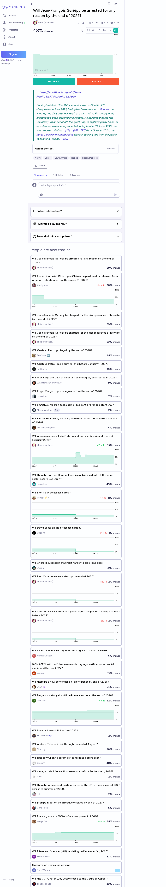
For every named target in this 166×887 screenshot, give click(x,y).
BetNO (96, 81)
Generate (110, 148)
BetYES (52, 81)
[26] (75, 130)
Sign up (13, 54)
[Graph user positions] (81, 30)
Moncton (104, 109)
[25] (67, 130)
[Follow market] (109, 3)
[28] (65, 138)
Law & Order (60, 157)
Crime (48, 157)
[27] (83, 130)
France (74, 157)
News (38, 157)
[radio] (88, 30)
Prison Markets (90, 157)
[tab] (40, 175)
